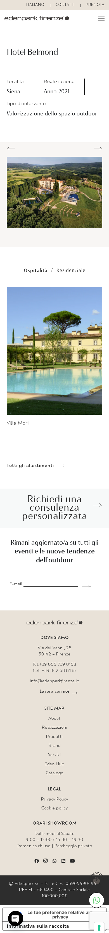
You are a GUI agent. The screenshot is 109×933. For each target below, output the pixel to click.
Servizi (54, 755)
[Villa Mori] (54, 290)
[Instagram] (45, 860)
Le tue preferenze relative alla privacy (60, 915)
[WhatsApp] (54, 860)
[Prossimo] (98, 148)
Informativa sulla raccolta (38, 926)
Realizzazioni (54, 728)
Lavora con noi (54, 692)
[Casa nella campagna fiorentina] (54, 463)
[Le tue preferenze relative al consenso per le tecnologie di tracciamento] (99, 927)
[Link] (36, 18)
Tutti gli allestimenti (30, 466)
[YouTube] (72, 860)
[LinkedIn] (63, 860)
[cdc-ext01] (54, 193)
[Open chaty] (15, 918)
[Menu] (101, 18)
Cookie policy (54, 808)
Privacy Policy (54, 799)
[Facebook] (36, 860)
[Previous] (11, 148)
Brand (55, 746)
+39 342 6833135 (59, 671)
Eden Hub (54, 764)
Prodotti (54, 737)
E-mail (16, 584)
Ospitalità (36, 270)
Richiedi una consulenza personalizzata (54, 507)
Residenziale (71, 270)
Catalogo (54, 773)
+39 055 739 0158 (57, 665)
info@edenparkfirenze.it (54, 681)
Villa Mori (18, 423)
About (54, 719)
